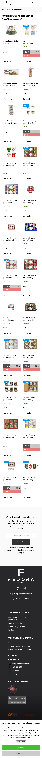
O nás (10, 642)
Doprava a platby (15, 623)
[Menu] (38, 3)
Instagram (24, 588)
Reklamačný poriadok (17, 626)
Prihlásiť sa (21, 542)
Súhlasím (21, 747)
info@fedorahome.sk (23, 593)
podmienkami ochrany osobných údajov (21, 551)
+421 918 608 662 (23, 598)
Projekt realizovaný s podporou (20, 649)
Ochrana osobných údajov (19, 646)
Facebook (18, 588)
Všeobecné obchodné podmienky (17, 618)
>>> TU (30, 738)
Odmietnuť (21, 753)
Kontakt (11, 630)
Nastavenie (21, 742)
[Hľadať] (29, 3)
